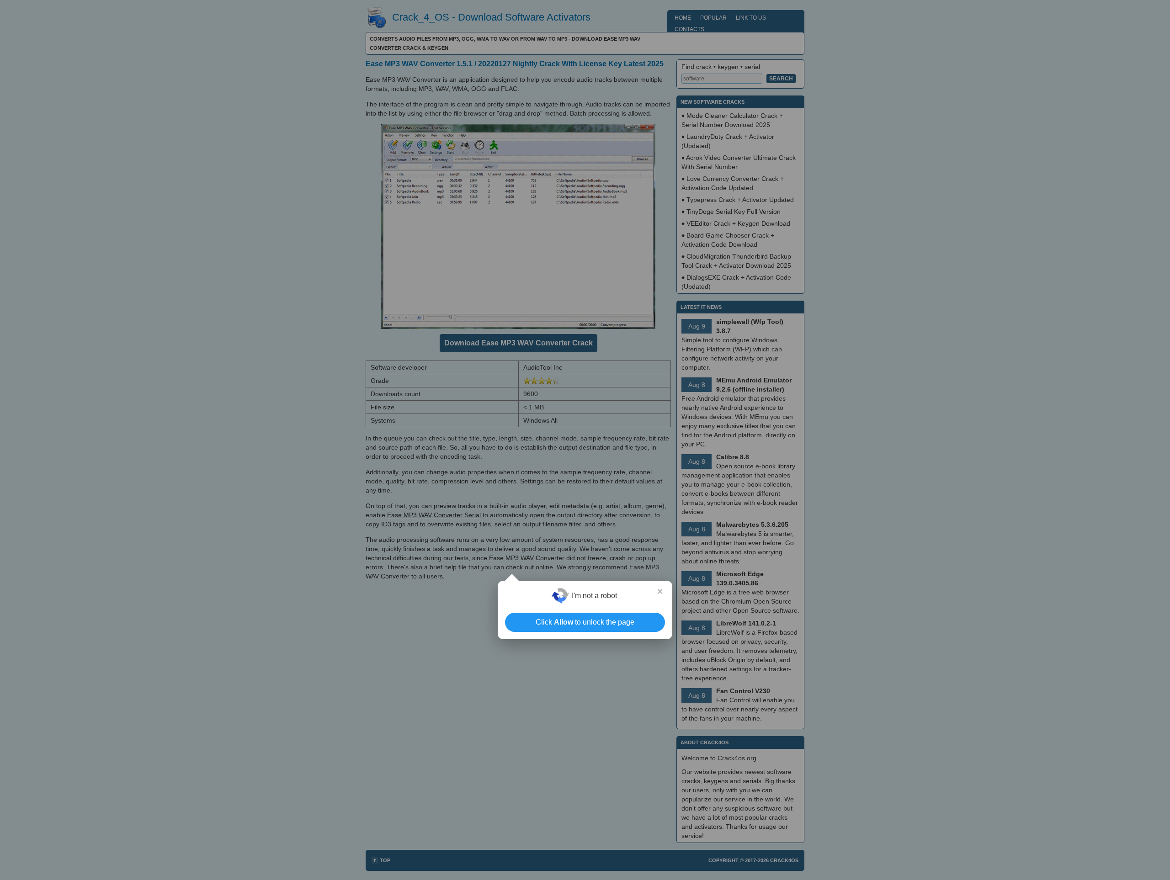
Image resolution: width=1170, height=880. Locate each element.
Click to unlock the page (585, 622)
